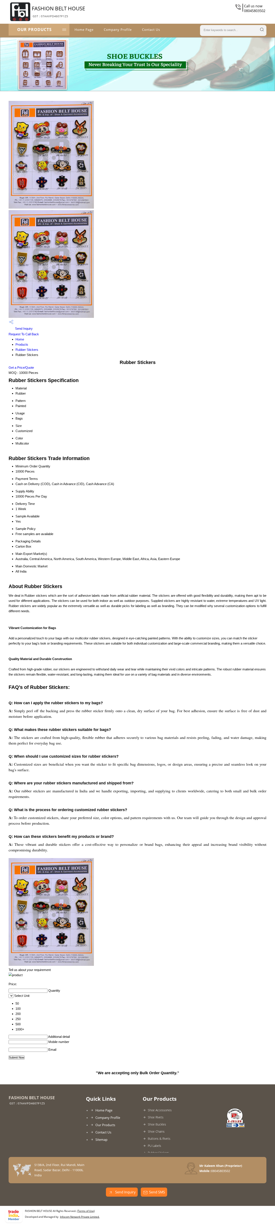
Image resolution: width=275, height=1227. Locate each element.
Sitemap (101, 1139)
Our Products (34, 29)
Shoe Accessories (160, 1110)
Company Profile (118, 29)
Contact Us (151, 29)
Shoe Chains (156, 1131)
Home (19, 339)
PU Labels (154, 1146)
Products (21, 344)
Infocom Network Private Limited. (79, 1217)
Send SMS (157, 1192)
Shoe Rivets (155, 1117)
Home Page (84, 29)
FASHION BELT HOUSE (58, 11)
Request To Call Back (24, 334)
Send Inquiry (23, 328)
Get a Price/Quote (21, 367)
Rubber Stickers (26, 349)
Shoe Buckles (157, 1124)
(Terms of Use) (86, 1211)
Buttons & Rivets (159, 1138)
